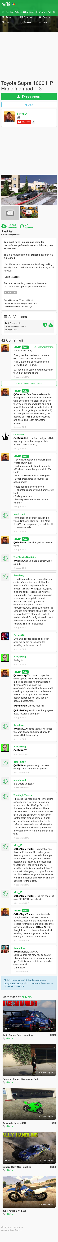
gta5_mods (19, 761)
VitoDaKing (19, 656)
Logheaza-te (35, 979)
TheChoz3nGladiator (24, 557)
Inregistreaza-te (12, 983)
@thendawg (20, 675)
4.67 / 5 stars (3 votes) (10, 234)
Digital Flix (19, 947)
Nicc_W (17, 845)
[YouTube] (18, 117)
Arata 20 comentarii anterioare (29, 383)
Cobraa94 (18, 434)
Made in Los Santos (11, 1230)
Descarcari (12, 227)
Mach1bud (19, 514)
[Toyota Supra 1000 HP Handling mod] (29, 190)
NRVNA (22, 113)
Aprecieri (29, 227)
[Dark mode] (49, 12)
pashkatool (19, 780)
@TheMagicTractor (23, 848)
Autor (25, 347)
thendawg (18, 575)
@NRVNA (18, 438)
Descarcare (31, 96)
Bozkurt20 (19, 635)
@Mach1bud (20, 542)
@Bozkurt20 (20, 705)
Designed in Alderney (12, 1227)
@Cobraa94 (19, 394)
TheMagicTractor (22, 795)
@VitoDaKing (20, 710)
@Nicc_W (41, 926)
